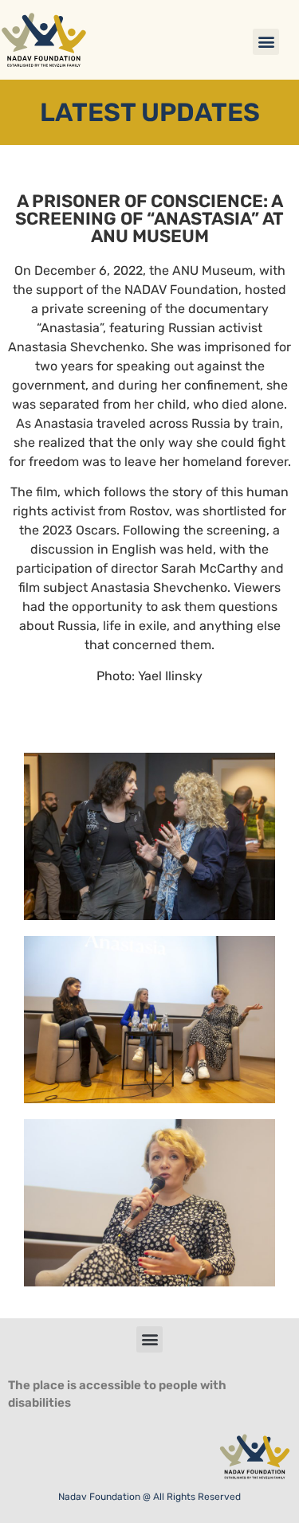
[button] (266, 42)
